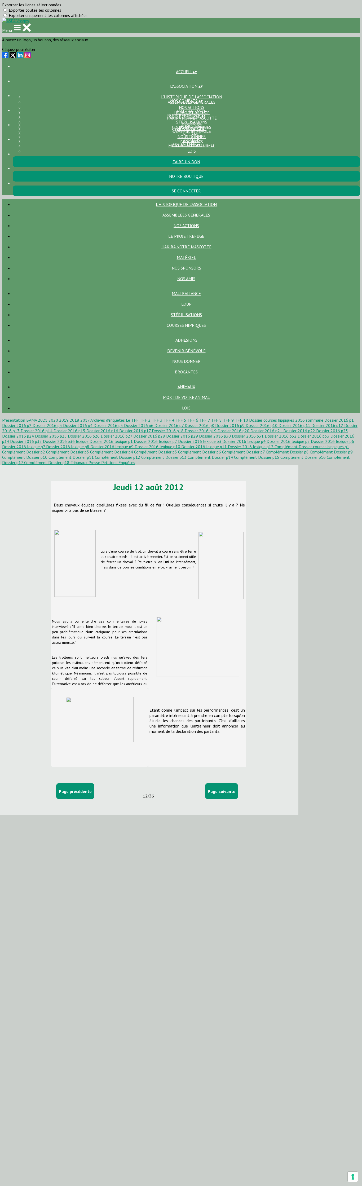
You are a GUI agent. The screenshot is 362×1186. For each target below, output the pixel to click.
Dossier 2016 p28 (149, 436)
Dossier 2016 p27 (117, 436)
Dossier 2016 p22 (299, 430)
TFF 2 (146, 420)
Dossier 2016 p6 (139, 425)
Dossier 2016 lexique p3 (200, 441)
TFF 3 (158, 420)
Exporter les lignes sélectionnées (31, 4)
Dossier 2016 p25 (51, 436)
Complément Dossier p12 (118, 457)
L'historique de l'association (191, 96)
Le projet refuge (186, 236)
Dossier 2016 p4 (78, 425)
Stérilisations (191, 122)
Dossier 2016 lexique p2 (156, 441)
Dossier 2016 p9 (230, 425)
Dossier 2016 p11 (295, 425)
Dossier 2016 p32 (281, 436)
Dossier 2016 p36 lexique (66, 441)
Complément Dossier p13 (164, 457)
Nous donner (192, 136)
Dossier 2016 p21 (266, 430)
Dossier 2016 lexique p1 (112, 441)
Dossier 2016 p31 (248, 436)
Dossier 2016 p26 (84, 436)
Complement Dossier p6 (200, 452)
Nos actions (191, 107)
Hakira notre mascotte (186, 246)
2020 (53, 420)
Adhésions (192, 126)
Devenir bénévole (186, 350)
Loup (186, 304)
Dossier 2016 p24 (18, 436)
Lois (191, 151)
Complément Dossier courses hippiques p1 (312, 446)
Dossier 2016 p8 (200, 425)
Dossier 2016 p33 (314, 436)
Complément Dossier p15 (257, 457)
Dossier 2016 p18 (168, 430)
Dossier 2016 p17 (135, 430)
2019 (64, 420)
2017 (85, 420)
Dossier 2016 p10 (262, 425)
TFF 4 (169, 420)
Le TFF (133, 420)
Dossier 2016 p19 (201, 430)
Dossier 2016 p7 (169, 425)
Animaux (192, 140)
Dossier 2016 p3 (48, 425)
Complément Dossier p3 (68, 452)
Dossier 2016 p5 (109, 425)
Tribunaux (79, 462)
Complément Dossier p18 (47, 462)
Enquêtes (126, 462)
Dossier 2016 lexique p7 (24, 446)
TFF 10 (242, 420)
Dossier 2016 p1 (339, 420)
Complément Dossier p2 (24, 452)
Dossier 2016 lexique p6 (332, 441)
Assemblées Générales (186, 215)
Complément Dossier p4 (112, 452)
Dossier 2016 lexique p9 (112, 446)
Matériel (186, 257)
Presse (95, 462)
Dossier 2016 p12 (327, 425)
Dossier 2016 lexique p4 (244, 441)
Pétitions (109, 462)
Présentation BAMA (20, 420)
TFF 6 (193, 420)
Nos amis (186, 278)
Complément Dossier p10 (25, 457)
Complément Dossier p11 (71, 457)
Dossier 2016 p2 (17, 425)
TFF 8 (217, 420)
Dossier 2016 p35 (26, 441)
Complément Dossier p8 (288, 452)
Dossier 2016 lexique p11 (204, 446)
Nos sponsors (186, 268)
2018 (75, 420)
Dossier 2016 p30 (215, 436)
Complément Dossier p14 (211, 457)
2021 (43, 420)
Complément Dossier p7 (244, 452)
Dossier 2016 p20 (234, 430)
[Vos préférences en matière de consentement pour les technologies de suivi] (353, 1177)
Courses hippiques (186, 325)
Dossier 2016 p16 (102, 430)
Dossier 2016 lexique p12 (251, 446)
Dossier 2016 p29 (182, 436)
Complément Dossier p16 (303, 457)
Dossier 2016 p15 (70, 430)
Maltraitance (191, 111)
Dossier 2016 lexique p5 (289, 441)
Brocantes (186, 371)
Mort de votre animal (186, 397)
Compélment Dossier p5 (156, 452)
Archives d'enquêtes (108, 420)
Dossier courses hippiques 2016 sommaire (286, 420)
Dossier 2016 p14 (37, 430)
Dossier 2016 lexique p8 (68, 446)
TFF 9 (229, 420)
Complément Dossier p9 (331, 452)
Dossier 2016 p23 (332, 430)
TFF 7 (205, 420)
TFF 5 (181, 420)
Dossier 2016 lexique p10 (158, 446)
